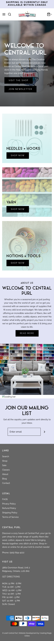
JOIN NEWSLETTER (20, 89)
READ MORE (27, 333)
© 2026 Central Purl (10, 633)
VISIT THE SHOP (18, 80)
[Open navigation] (4, 14)
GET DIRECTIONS (11, 576)
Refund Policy (9, 508)
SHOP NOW (18, 155)
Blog (4, 478)
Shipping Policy (9, 512)
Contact (6, 483)
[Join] (45, 432)
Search (5, 456)
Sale (4, 465)
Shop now (18, 263)
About (5, 474)
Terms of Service (10, 517)
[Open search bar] (10, 14)
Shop (4, 461)
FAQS (5, 499)
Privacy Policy (9, 503)
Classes (6, 470)
